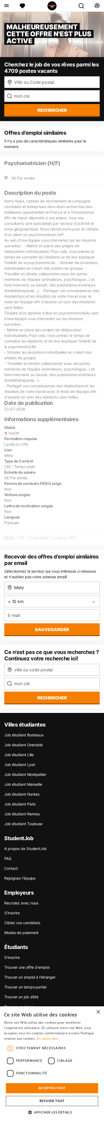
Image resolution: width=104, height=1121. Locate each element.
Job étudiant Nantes (21, 794)
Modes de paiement (21, 932)
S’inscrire (12, 913)
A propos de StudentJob (25, 848)
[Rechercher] (83, 6)
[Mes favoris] (22, 6)
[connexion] (97, 6)
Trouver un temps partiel (25, 987)
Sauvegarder (52, 629)
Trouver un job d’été (21, 997)
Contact (11, 868)
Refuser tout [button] (52, 1101)
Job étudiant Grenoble (23, 745)
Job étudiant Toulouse (23, 823)
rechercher (52, 110)
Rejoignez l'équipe (19, 878)
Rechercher (52, 697)
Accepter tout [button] (52, 1088)
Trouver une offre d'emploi (26, 967)
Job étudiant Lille (19, 754)
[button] (52, 1112)
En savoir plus (47, 1038)
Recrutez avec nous (21, 903)
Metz (9, 537)
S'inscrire (12, 957)
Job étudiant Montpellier (25, 774)
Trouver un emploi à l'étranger (29, 977)
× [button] (98, 1012)
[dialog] (52, 1063)
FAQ (7, 858)
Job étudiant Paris (19, 804)
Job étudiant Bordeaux (24, 735)
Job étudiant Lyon (19, 764)
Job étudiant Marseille (23, 784)
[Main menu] (6, 6)
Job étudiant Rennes (22, 814)
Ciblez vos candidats (22, 922)
